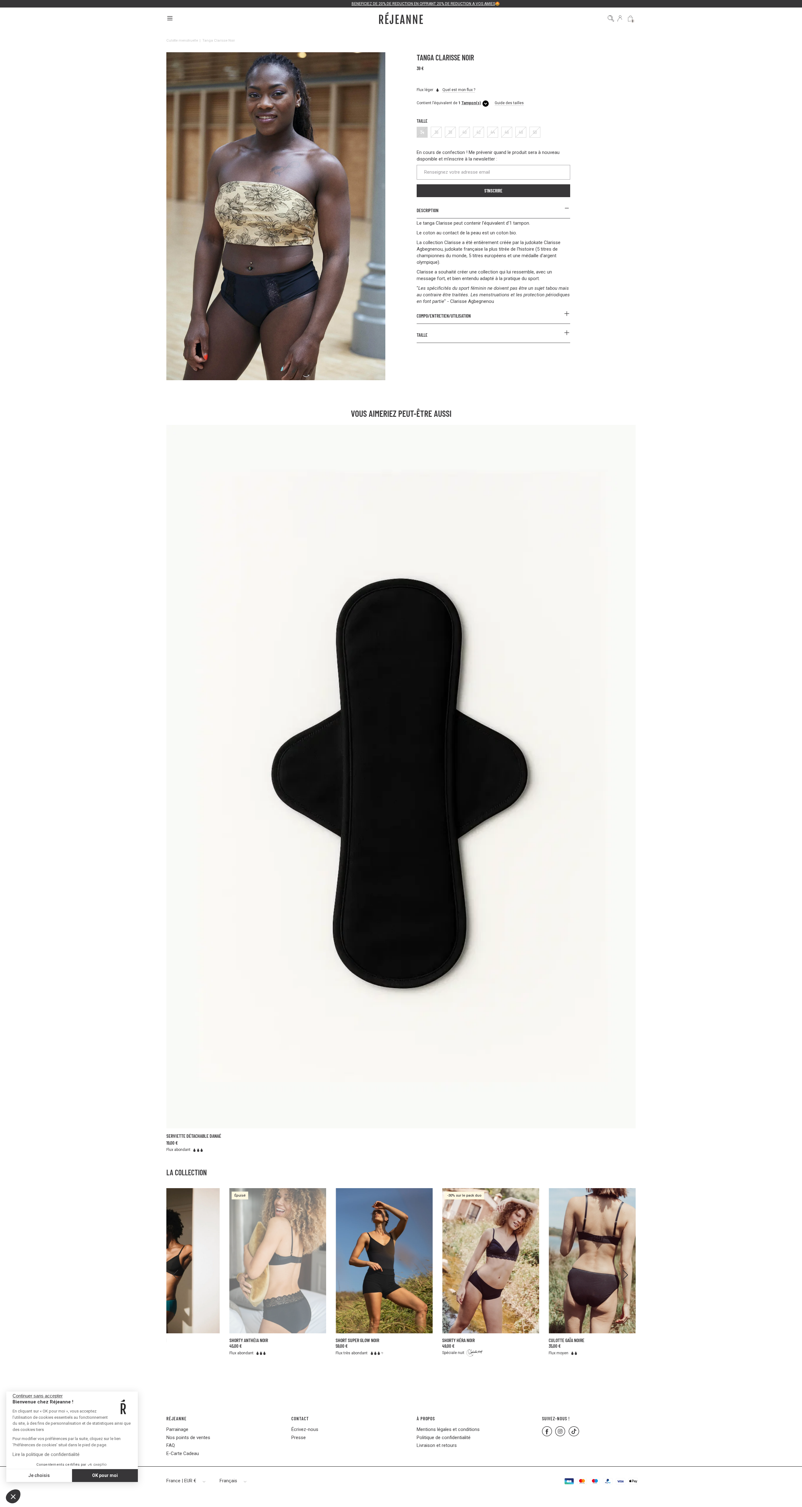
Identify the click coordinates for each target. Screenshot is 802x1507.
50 (535, 132)
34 (422, 132)
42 (479, 132)
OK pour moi (105, 1475)
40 (464, 132)
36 (436, 132)
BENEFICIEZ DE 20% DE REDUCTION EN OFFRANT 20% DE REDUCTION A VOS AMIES (399, 4)
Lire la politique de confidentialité (46, 1454)
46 (507, 132)
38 (450, 132)
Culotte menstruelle (182, 40)
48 (521, 132)
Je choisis (39, 1475)
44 (493, 132)
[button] (13, 1496)
